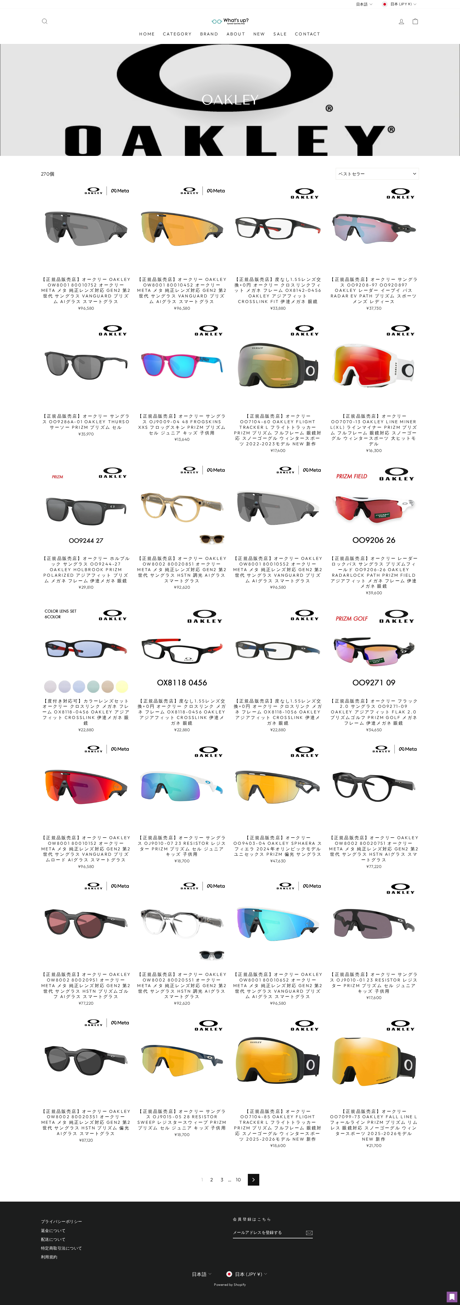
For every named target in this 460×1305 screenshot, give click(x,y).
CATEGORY (177, 34)
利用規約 (49, 1256)
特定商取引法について (61, 1248)
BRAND (209, 34)
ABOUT (236, 34)
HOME (147, 34)
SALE (280, 34)
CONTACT (308, 34)
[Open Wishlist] (452, 1297)
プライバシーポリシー (61, 1221)
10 (238, 1180)
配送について (53, 1239)
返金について (53, 1230)
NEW (259, 34)
